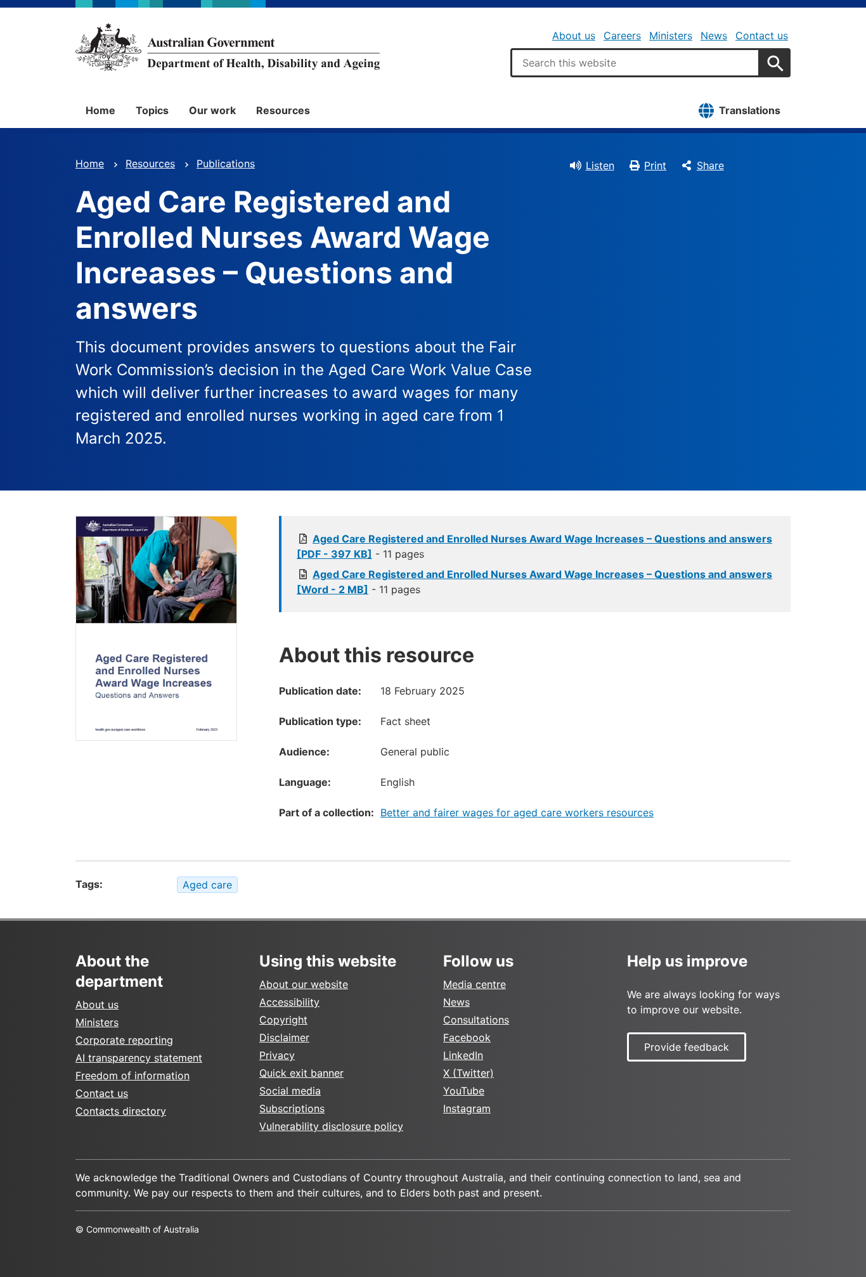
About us (573, 35)
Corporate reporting (124, 1040)
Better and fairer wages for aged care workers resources (517, 812)
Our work (212, 110)
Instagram (467, 1108)
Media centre (474, 984)
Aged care (207, 884)
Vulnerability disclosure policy (331, 1126)
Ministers (670, 35)
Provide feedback (686, 1047)
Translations (749, 110)
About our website (303, 984)
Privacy (277, 1055)
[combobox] (635, 62)
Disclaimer (284, 1037)
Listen (600, 165)
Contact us (761, 35)
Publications (226, 163)
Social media (290, 1090)
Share (710, 165)
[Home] (227, 47)
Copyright (283, 1019)
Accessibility (289, 1002)
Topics (152, 110)
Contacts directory (120, 1111)
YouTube (463, 1090)
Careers (622, 35)
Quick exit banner (301, 1073)
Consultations (476, 1019)
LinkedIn (463, 1055)
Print (655, 165)
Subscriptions (292, 1108)
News (714, 35)
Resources (283, 110)
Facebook (467, 1037)
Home (100, 110)
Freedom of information (132, 1075)
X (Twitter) (468, 1073)
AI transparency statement (138, 1057)
